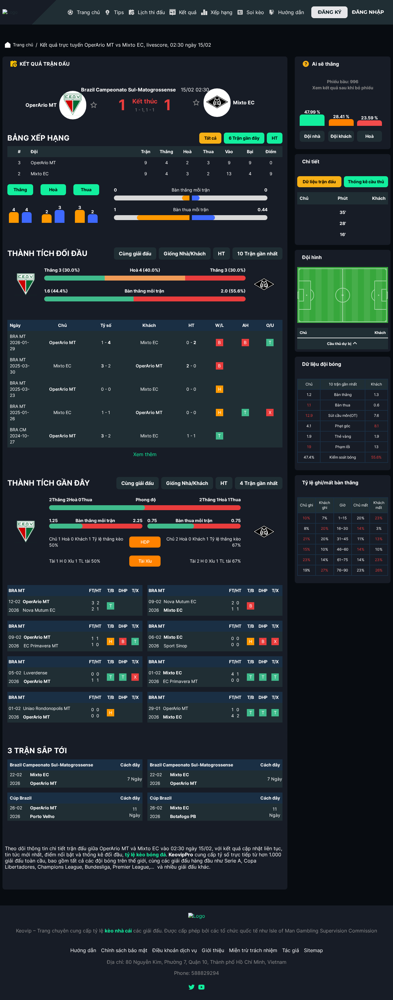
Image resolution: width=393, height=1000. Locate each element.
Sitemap (313, 950)
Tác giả (290, 950)
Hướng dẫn (83, 950)
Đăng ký (329, 12)
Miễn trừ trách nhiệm (253, 950)
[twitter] (191, 987)
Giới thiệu (213, 950)
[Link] (20, 12)
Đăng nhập (368, 12)
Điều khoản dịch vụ (174, 950)
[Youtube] (201, 987)
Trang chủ (23, 44)
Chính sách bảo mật (124, 950)
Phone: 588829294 (196, 973)
